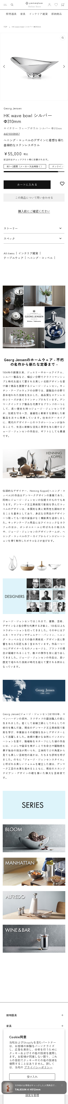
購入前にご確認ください (34, 211)
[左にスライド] (4, 66)
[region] (34, 168)
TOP (5, 26)
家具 (23, 14)
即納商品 (56, 14)
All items (9, 253)
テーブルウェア (13, 258)
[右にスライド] (64, 66)
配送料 (7, 159)
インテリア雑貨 (38, 14)
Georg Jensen (13, 108)
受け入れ (32, 1077)
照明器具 (11, 14)
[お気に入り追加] (62, 183)
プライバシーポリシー (38, 1067)
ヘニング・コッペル (40, 258)
